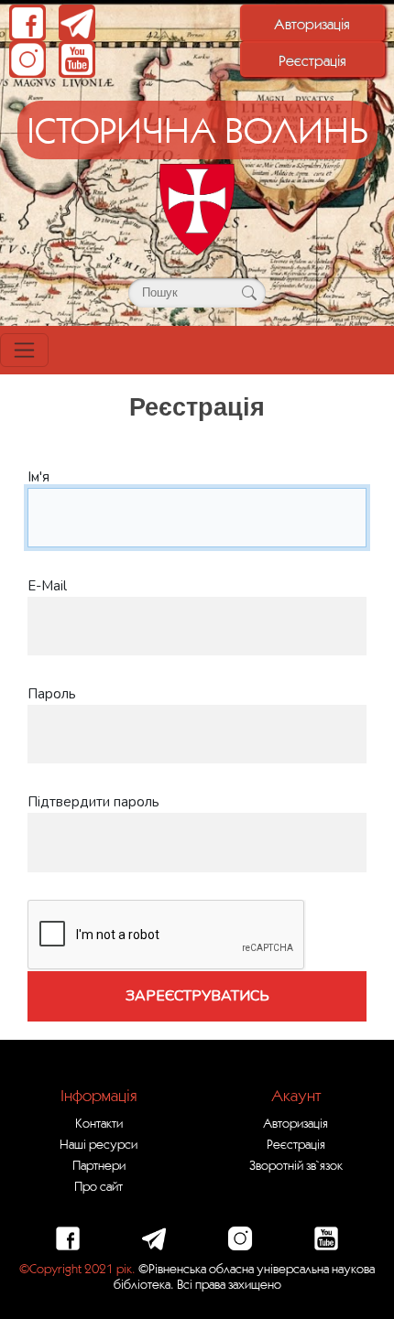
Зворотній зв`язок (296, 1165)
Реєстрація (312, 60)
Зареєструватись (197, 996)
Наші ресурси (98, 1144)
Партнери (99, 1165)
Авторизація (312, 24)
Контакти (99, 1123)
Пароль (51, 694)
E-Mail (47, 586)
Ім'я (38, 477)
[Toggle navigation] (24, 350)
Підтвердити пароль (93, 802)
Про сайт (98, 1186)
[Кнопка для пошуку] (249, 293)
